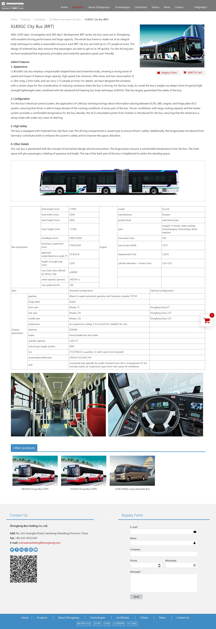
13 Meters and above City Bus (65, 19)
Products (25, 19)
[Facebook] (17, 550)
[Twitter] (12, 550)
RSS (108, 623)
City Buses (40, 19)
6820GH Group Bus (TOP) (35, 489)
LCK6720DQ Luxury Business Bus (132, 489)
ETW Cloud (85, 623)
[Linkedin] (21, 550)
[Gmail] (26, 550)
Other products (24, 448)
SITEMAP (120, 623)
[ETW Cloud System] (36, 550)
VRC (98, 623)
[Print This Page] (31, 550)
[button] (78, 7)
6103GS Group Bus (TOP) (84, 489)
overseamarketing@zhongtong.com (39, 543)
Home (14, 19)
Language (200, 7)
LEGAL (133, 623)
